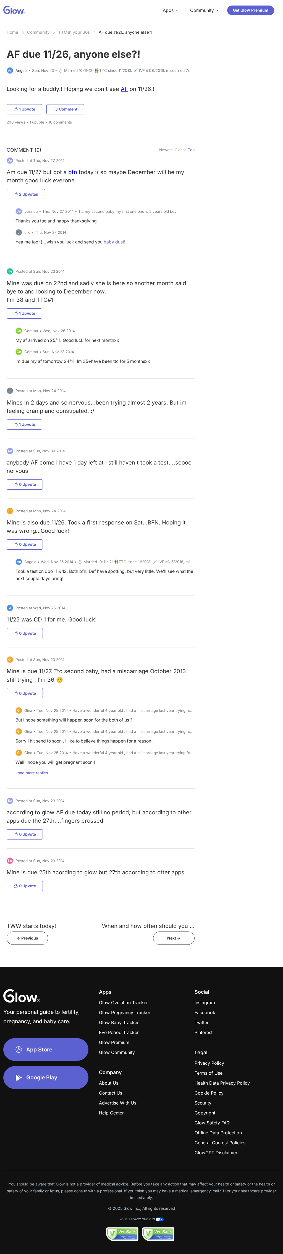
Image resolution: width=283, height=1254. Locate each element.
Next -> (173, 938)
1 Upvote (27, 109)
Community (38, 32)
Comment (68, 109)
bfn (72, 172)
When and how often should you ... (148, 925)
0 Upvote (27, 484)
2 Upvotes (28, 194)
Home (12, 32)
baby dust (114, 242)
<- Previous (27, 938)
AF (124, 88)
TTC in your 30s (74, 32)
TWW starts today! (31, 925)
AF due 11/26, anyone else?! (125, 32)
